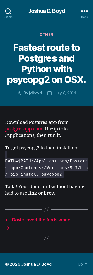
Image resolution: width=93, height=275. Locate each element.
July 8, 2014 (65, 92)
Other (46, 34)
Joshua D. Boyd (46, 11)
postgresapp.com (23, 129)
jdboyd (35, 92)
